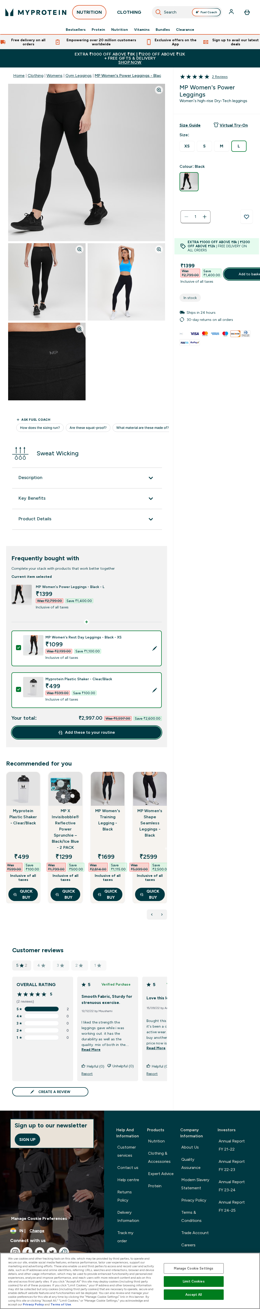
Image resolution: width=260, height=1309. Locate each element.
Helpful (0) (95, 1066)
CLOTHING (129, 12)
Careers (188, 1245)
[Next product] (162, 914)
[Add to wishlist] (246, 217)
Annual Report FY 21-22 (232, 1145)
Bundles (163, 29)
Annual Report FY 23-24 (232, 1186)
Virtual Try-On (234, 125)
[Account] (231, 12)
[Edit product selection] (154, 648)
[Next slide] (166, 849)
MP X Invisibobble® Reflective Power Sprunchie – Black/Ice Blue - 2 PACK (65, 829)
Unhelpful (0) (123, 1066)
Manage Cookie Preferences (39, 1218)
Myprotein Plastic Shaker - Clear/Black (23, 817)
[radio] (187, 146)
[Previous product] (152, 914)
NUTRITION (89, 12)
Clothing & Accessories (159, 1157)
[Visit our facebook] (27, 1252)
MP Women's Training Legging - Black (107, 820)
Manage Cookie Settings (193, 1268)
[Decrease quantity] (186, 217)
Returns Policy (124, 1196)
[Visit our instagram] (15, 1252)
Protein (98, 29)
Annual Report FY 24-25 (232, 1206)
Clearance (185, 29)
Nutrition (119, 29)
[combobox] (187, 12)
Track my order (125, 1237)
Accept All (193, 1295)
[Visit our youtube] (40, 1252)
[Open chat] (64, 1252)
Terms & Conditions (191, 1216)
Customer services (126, 1151)
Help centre (128, 1180)
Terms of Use (61, 1304)
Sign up (27, 1139)
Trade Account (195, 1233)
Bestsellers (76, 29)
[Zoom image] (159, 90)
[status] (195, 217)
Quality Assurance (191, 1163)
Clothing (35, 75)
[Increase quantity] (204, 217)
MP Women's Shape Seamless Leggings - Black (149, 823)
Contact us (127, 1167)
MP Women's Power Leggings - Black (129, 75)
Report (87, 1074)
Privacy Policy (193, 1200)
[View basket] (247, 12)
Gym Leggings (79, 75)
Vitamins (142, 29)
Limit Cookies (194, 1281)
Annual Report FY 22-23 (232, 1165)
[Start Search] (158, 12)
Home (19, 75)
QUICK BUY (26, 894)
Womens (54, 75)
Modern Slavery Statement (195, 1184)
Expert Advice (161, 1173)
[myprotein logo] (35, 12)
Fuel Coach (209, 12)
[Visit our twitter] (52, 1252)
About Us (190, 1147)
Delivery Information (128, 1216)
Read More (91, 1049)
